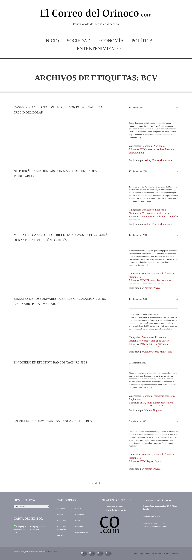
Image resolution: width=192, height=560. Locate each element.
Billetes (150, 280)
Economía (111, 40)
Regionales (135, 399)
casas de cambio (155, 149)
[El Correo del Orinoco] (96, 14)
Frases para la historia (114, 506)
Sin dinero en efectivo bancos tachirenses (50, 362)
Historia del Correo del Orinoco (117, 510)
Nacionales (159, 145)
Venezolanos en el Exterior (156, 213)
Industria (61, 536)
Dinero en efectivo (163, 402)
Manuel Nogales (153, 410)
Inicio (51, 40)
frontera (163, 216)
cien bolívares (163, 280)
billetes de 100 (154, 344)
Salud (77, 521)
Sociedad (79, 40)
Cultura (78, 509)
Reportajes (79, 515)
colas (149, 402)
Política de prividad (153, 554)
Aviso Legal (138, 554)
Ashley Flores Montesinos (158, 160)
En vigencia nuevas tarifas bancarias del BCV (53, 421)
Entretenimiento (99, 48)
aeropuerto (146, 216)
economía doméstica (165, 273)
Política (142, 40)
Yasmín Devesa (152, 287)
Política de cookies (171, 554)
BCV (142, 149)
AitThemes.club (51, 552)
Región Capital (154, 461)
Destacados (148, 209)
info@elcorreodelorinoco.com (155, 526)
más (176, 108)
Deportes (79, 527)
